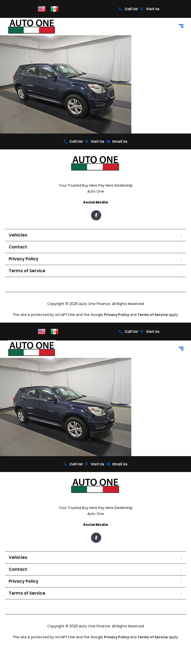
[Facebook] (96, 215)
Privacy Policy (23, 259)
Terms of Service (27, 271)
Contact (18, 247)
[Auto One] (32, 26)
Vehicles (18, 235)
